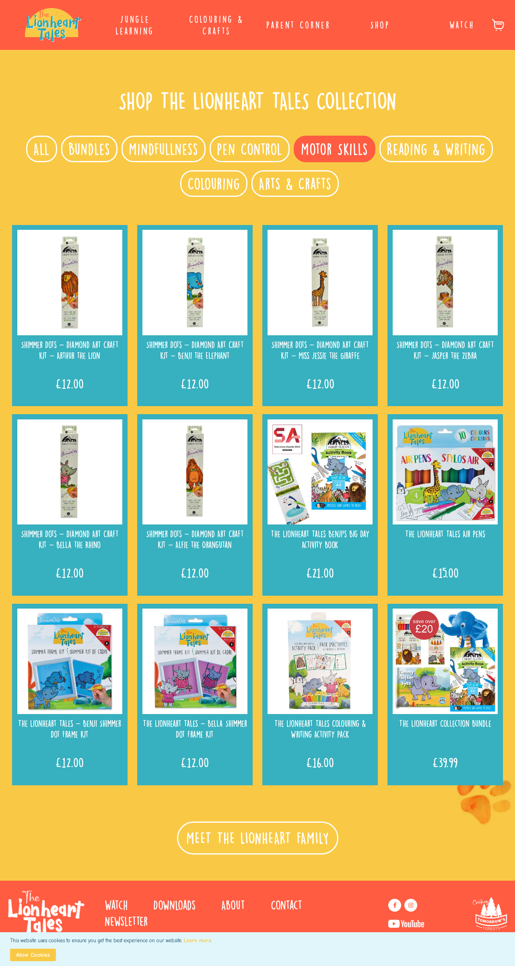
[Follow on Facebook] (394, 905)
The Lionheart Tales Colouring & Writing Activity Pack (320, 728)
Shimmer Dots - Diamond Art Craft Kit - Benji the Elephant (195, 350)
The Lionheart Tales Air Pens (445, 533)
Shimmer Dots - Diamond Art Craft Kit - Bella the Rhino (70, 539)
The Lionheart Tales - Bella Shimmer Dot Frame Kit (195, 728)
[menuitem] (135, 25)
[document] (258, 949)
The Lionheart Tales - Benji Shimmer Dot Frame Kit (69, 728)
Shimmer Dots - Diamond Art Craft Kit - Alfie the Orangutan (195, 539)
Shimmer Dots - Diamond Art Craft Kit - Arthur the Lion (70, 350)
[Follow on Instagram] (410, 905)
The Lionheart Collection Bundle (445, 723)
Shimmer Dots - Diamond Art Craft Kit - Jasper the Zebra (445, 350)
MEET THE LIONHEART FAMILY (257, 838)
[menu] (257, 25)
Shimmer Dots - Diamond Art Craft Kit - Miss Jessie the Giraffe (320, 350)
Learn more (197, 940)
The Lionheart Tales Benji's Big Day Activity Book (320, 539)
